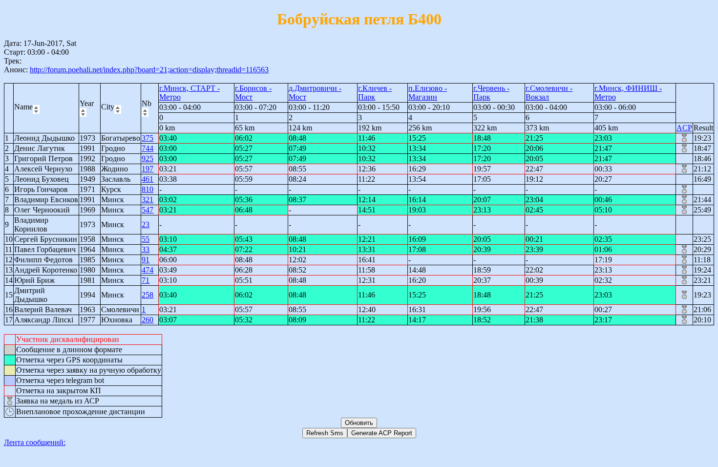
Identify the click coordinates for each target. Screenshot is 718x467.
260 (147, 320)
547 (147, 210)
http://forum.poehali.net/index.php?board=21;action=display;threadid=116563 (149, 69)
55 (145, 239)
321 (147, 199)
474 (147, 270)
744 (147, 148)
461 (147, 179)
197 (147, 169)
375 (147, 138)
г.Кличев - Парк (375, 92)
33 (145, 249)
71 (145, 280)
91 (145, 259)
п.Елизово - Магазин (427, 92)
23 (145, 224)
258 (147, 295)
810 (147, 189)
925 (147, 158)
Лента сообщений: (34, 442)
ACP (684, 128)
